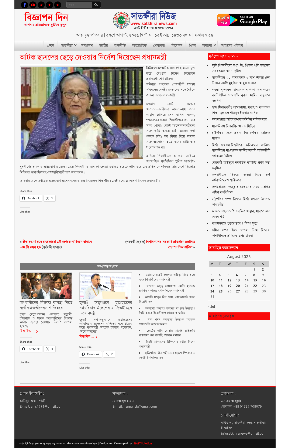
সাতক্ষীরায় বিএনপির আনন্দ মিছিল (233, 126)
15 (255, 280)
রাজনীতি (120, 45)
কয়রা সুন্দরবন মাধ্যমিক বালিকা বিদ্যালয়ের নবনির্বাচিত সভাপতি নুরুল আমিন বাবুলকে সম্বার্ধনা (241, 95)
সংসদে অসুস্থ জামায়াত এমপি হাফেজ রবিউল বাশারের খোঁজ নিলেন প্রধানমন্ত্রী (167, 288)
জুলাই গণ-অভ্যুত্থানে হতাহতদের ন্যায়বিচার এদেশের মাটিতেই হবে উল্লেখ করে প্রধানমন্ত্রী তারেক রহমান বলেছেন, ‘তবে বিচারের (105, 326)
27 (238, 291)
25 (221, 291)
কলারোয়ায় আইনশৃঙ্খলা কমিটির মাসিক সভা (239, 119)
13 (238, 280)
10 (212, 280)
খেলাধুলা (159, 45)
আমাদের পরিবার (232, 45)
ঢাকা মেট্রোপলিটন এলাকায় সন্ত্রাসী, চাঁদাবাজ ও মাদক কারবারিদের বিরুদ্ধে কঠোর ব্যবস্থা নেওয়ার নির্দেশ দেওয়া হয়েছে (46, 320)
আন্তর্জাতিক (139, 45)
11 (221, 280)
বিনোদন (177, 45)
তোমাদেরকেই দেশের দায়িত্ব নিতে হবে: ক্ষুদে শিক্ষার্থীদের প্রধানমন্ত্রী (167, 277)
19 (229, 286)
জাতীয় (103, 45)
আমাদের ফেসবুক (221, 316)
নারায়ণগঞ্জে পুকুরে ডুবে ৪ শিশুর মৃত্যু (235, 223)
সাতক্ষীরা (67, 45)
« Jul (211, 306)
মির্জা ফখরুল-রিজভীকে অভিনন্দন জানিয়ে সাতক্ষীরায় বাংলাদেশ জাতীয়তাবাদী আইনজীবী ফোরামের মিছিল (241, 150)
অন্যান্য (207, 45)
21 (247, 286)
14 (247, 280)
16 (264, 280)
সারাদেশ (87, 45)
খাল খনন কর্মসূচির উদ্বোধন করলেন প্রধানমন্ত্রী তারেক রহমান (167, 321)
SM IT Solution (143, 443)
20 (238, 286)
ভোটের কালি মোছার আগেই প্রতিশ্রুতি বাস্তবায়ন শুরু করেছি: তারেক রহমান (167, 333)
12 (229, 280)
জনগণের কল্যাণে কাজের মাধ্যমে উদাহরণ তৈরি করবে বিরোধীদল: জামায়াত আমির (167, 310)
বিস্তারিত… (27, 331)
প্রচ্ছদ (50, 45)
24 (212, 291)
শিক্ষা (192, 45)
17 (212, 286)
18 (221, 286)
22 (255, 286)
